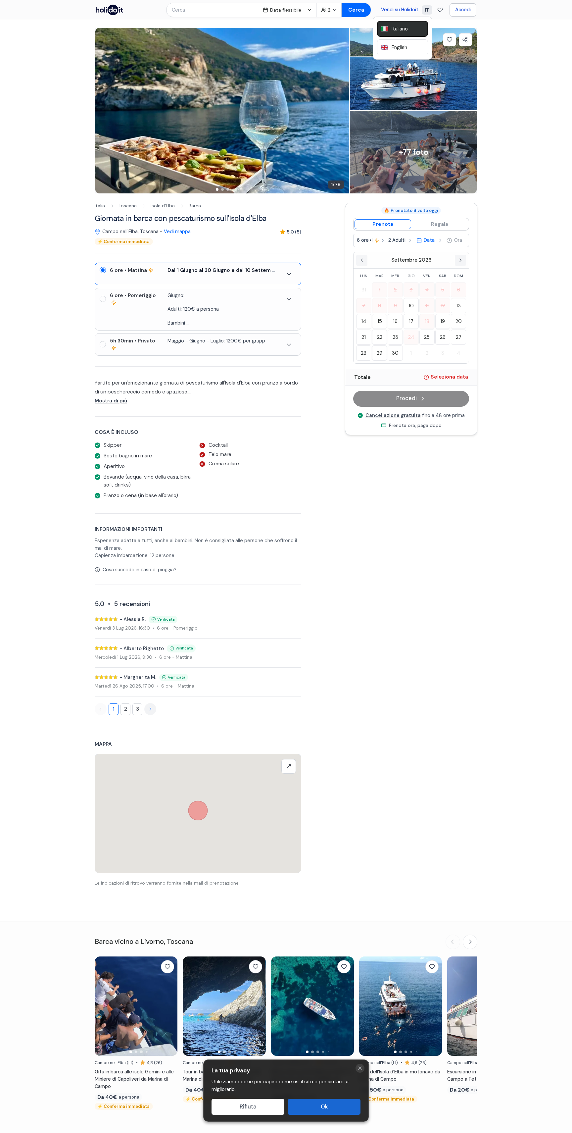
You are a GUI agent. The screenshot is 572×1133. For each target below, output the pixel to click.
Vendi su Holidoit (399, 10)
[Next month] (460, 260)
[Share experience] (465, 39)
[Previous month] (361, 260)
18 (427, 321)
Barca (195, 206)
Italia (100, 206)
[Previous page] (101, 709)
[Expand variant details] (289, 274)
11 (427, 305)
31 (363, 289)
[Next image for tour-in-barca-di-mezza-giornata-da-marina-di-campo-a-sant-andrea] (257, 1006)
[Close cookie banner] (360, 1068)
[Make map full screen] (288, 766)
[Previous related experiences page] (453, 942)
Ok (324, 1106)
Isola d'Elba (163, 206)
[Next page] (150, 709)
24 (411, 337)
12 (443, 305)
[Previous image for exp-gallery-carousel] (104, 111)
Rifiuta (248, 1106)
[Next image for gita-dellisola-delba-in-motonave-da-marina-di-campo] (434, 1006)
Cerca (356, 9)
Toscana (128, 206)
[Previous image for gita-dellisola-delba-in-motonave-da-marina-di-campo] (367, 1006)
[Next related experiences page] (470, 942)
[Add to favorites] (449, 39)
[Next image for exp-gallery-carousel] (341, 111)
